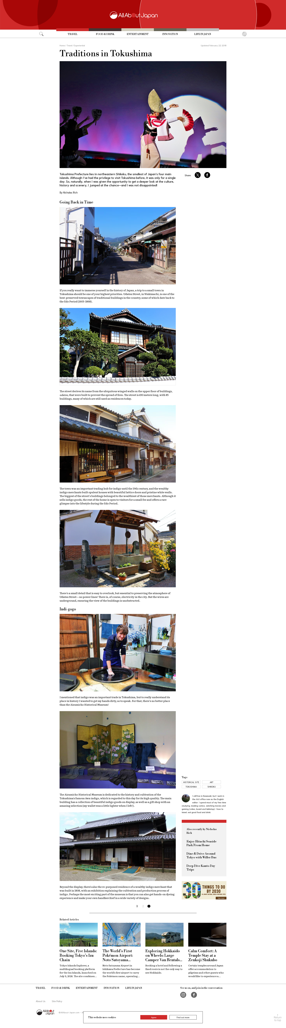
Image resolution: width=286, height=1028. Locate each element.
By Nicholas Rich (69, 192)
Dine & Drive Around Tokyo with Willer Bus (201, 855)
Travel (72, 34)
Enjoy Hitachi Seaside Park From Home (201, 843)
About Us (40, 1001)
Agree (153, 1017)
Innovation (170, 34)
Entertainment (138, 34)
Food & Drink (105, 34)
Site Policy (57, 1001)
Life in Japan (202, 34)
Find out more (183, 1017)
